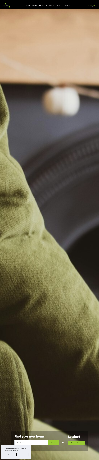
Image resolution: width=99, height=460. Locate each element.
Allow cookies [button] (22, 454)
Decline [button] (10, 454)
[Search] (88, 5)
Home (28, 5)
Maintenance (50, 5)
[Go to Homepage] (7, 5)
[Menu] (94, 5)
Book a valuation (76, 443)
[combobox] (31, 442)
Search (53, 443)
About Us (58, 5)
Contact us (67, 5)
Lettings (34, 5)
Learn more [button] (16, 450)
